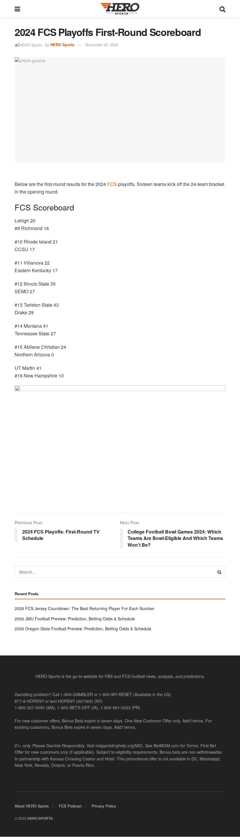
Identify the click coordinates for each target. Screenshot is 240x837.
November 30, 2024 (101, 44)
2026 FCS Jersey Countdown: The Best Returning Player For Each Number (85, 608)
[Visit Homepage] (120, 9)
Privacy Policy (104, 806)
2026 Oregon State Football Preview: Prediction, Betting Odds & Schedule (83, 628)
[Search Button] (222, 9)
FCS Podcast (70, 806)
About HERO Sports (32, 806)
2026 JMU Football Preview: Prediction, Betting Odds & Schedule (75, 619)
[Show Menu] (17, 9)
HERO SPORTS (40, 818)
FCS (112, 184)
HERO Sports (62, 44)
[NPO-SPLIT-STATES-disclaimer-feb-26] (120, 444)
